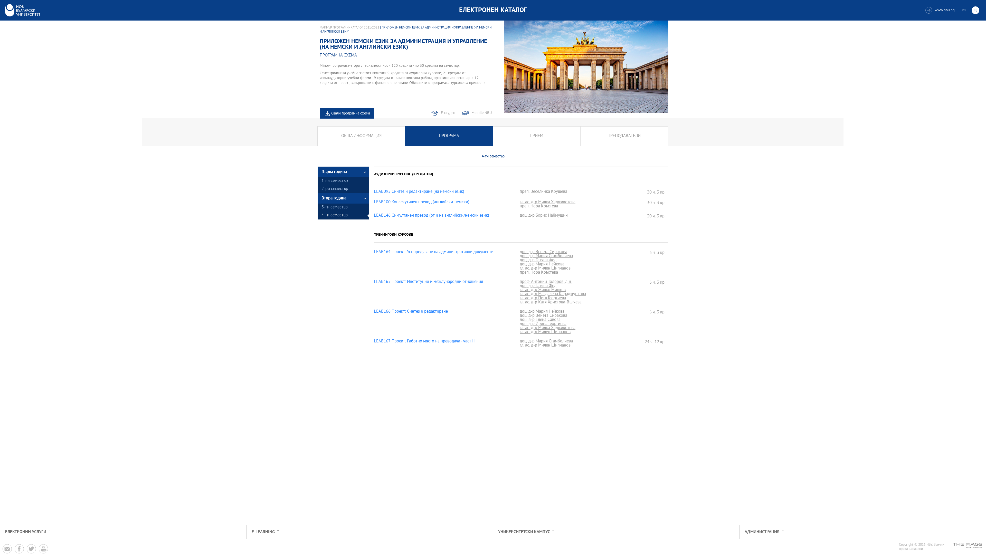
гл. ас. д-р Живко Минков (543, 290)
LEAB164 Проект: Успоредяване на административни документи (434, 252)
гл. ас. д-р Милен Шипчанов (545, 269)
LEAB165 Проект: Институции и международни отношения (428, 282)
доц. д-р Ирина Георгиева (543, 324)
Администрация (762, 532)
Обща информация (361, 136)
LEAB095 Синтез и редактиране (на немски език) (419, 192)
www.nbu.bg (941, 10)
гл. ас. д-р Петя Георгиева (543, 298)
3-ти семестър (334, 207)
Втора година (333, 198)
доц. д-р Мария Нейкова (542, 265)
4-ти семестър (334, 215)
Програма (449, 136)
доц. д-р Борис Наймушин (544, 216)
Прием (536, 136)
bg (975, 10)
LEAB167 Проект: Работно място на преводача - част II (424, 342)
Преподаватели (624, 136)
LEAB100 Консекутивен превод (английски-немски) (421, 202)
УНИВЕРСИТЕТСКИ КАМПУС (524, 532)
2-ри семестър (334, 189)
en (964, 10)
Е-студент (449, 113)
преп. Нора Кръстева (540, 207)
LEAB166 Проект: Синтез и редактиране (411, 312)
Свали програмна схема (350, 113)
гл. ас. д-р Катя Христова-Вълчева (551, 303)
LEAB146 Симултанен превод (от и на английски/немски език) (431, 216)
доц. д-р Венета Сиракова (543, 252)
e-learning (263, 532)
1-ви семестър (334, 181)
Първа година (334, 172)
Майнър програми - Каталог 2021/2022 (349, 28)
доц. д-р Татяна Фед (538, 260)
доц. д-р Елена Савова (540, 320)
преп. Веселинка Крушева (544, 192)
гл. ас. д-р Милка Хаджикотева (547, 202)
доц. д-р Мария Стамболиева (546, 256)
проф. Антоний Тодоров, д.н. (546, 282)
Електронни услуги (25, 532)
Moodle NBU (481, 113)
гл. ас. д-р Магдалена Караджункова (553, 294)
